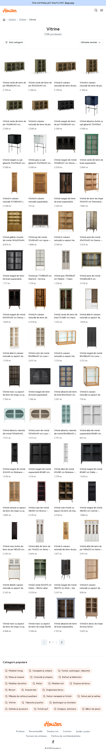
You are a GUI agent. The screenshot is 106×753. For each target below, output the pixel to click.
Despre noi (52, 731)
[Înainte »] (62, 642)
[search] (96, 10)
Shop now (69, 3)
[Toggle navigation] (101, 10)
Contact (67, 731)
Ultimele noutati (89, 42)
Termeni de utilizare (36, 736)
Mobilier (22, 19)
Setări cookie (83, 731)
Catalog (12, 19)
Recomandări (36, 731)
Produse (20, 731)
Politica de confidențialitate (65, 736)
